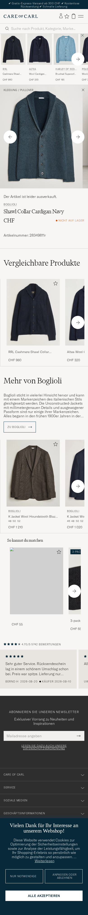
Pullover (26, 90)
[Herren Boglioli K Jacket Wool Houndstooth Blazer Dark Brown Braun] (33, 473)
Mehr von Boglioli (33, 380)
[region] (44, 669)
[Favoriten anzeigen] (66, 16)
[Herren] (36, 581)
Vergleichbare (42, 263)
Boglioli (10, 204)
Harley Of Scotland (66, 70)
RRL (5, 69)
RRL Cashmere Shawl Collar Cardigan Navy (28, 352)
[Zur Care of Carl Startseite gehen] (21, 16)
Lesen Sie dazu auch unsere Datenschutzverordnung (44, 747)
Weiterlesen (44, 861)
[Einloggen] (61, 16)
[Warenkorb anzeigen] (73, 16)
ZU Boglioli (16, 427)
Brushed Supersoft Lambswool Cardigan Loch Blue (66, 74)
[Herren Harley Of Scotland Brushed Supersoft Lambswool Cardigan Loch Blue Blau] (66, 49)
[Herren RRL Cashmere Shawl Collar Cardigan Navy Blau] (13, 49)
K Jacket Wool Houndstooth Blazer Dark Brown (33, 516)
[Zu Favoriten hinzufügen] (55, 284)
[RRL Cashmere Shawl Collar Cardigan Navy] (33, 348)
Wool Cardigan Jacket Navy (36, 74)
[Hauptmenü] (81, 16)
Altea (32, 69)
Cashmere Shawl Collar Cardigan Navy (11, 74)
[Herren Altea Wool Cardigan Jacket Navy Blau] (39, 49)
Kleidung (10, 90)
